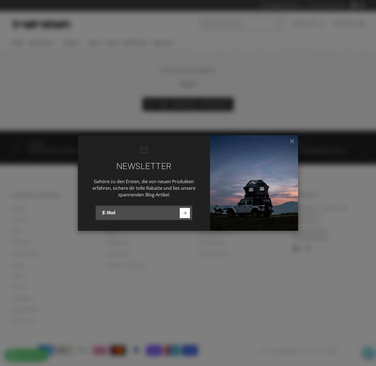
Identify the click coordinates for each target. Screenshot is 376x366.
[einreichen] (185, 213)
